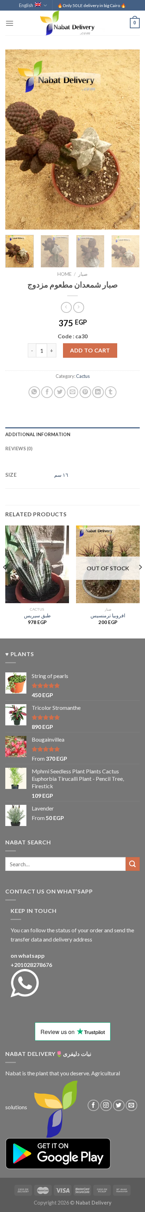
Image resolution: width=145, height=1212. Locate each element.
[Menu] (9, 23)
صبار (83, 274)
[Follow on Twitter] (119, 1105)
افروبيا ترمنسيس (107, 615)
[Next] (128, 139)
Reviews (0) (18, 448)
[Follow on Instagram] (106, 1105)
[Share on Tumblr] (110, 392)
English (26, 5)
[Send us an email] (131, 1105)
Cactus (83, 376)
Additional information (38, 434)
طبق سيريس (37, 615)
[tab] (72, 434)
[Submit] (133, 864)
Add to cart (90, 350)
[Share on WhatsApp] (34, 392)
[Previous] (17, 139)
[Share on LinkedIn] (98, 392)
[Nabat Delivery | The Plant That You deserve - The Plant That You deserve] (72, 23)
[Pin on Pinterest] (85, 392)
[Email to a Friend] (72, 392)
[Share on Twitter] (59, 392)
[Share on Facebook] (47, 392)
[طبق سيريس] (37, 564)
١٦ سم (61, 475)
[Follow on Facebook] (93, 1105)
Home (64, 274)
